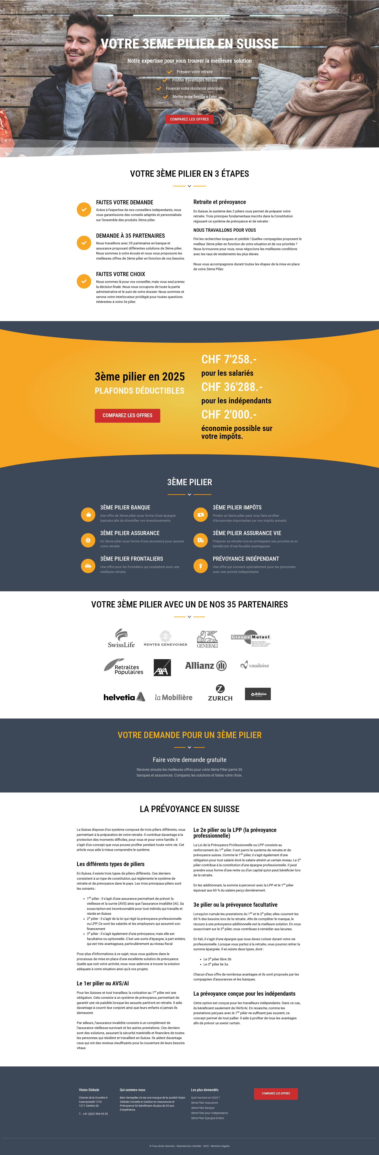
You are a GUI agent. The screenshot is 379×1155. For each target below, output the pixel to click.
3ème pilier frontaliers (131, 558)
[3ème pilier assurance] (88, 540)
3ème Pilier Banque (125, 507)
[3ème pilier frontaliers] (88, 566)
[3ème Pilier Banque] (88, 514)
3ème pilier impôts (237, 507)
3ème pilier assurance (129, 533)
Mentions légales (220, 1146)
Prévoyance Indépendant (246, 558)
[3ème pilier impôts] (200, 514)
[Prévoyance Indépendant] (200, 566)
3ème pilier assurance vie (247, 533)
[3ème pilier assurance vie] (200, 540)
